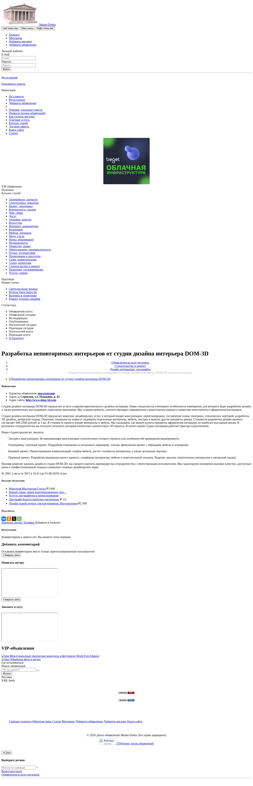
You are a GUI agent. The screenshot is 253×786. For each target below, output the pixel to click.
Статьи (13, 133)
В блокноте (16, 338)
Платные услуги (19, 119)
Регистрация (9, 77)
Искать (7, 673)
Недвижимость (18, 242)
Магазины (15, 38)
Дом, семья (16, 212)
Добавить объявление (22, 44)
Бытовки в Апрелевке (23, 295)
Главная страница (20, 721)
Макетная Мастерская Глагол (27, 488)
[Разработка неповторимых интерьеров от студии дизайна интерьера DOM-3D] (59, 378)
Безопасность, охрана (22, 209)
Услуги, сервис (18, 272)
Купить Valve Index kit (23, 292)
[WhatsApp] (19, 519)
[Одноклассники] (9, 519)
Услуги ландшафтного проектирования (34, 495)
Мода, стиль (16, 236)
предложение (46, 393)
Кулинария (16, 229)
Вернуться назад (11, 771)
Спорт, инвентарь (20, 262)
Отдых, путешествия (22, 252)
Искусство (15, 222)
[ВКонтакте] (3, 519)
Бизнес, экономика (21, 206)
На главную (16, 96)
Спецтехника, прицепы (24, 202)
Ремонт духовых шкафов (24, 298)
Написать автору (12, 522)
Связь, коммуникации (23, 259)
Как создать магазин (22, 116)
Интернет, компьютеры (23, 226)
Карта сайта (16, 129)
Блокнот (14, 34)
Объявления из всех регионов (20, 774)
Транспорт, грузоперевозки (26, 269)
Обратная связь (41, 721)
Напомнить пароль (13, 83)
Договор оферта (19, 126)
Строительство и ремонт (24, 266)
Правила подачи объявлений (27, 113)
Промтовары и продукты (25, 256)
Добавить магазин (20, 41)
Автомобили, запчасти (23, 199)
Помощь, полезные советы (26, 109)
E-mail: (5, 54)
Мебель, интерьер (20, 232)
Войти (6, 69)
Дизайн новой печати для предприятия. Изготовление (43, 503)
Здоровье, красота (20, 219)
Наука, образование (21, 239)
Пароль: (6, 61)
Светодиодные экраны (23, 288)
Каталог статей (18, 123)
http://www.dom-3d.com (41, 400)
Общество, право (20, 246)
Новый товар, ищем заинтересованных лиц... (37, 492)
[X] (14, 519)
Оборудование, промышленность (30, 249)
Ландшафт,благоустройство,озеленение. (34, 499)
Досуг (12, 216)
